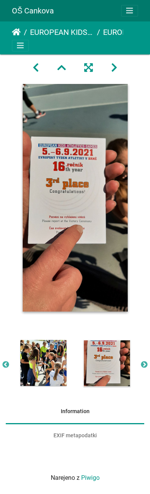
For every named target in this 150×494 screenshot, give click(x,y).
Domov (16, 32)
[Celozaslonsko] (88, 68)
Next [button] (144, 365)
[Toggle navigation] (129, 10)
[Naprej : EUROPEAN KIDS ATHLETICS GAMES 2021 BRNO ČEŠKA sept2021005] (114, 68)
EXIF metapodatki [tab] (75, 435)
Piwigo (90, 477)
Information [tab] (75, 411)
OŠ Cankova (33, 10)
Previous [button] (6, 365)
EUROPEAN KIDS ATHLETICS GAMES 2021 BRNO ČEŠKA (62, 32)
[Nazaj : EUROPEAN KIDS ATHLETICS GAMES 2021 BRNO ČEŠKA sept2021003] (35, 68)
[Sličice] (61, 68)
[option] (43, 363)
